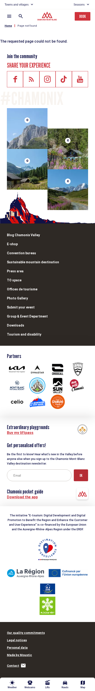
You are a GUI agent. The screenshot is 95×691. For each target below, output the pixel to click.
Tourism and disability (24, 334)
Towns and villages (17, 4)
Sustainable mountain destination (33, 262)
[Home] (47, 17)
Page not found (27, 25)
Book (82, 16)
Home (8, 25)
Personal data (17, 647)
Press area (15, 271)
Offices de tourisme (22, 289)
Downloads (15, 325)
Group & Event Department (27, 316)
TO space (14, 280)
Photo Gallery (17, 298)
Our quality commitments (26, 632)
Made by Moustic (19, 655)
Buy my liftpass (20, 432)
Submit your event (21, 307)
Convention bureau (21, 253)
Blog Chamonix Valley (23, 235)
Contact (13, 665)
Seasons (79, 4)
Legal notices (17, 640)
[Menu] (9, 16)
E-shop (12, 244)
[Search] (20, 16)
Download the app (22, 497)
